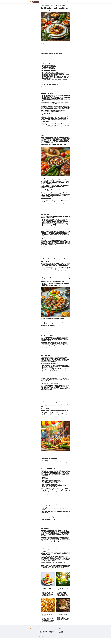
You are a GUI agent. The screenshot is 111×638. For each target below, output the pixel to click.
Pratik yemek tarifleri (45, 5)
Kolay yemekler (52, 5)
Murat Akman (46, 10)
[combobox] (53, 1)
